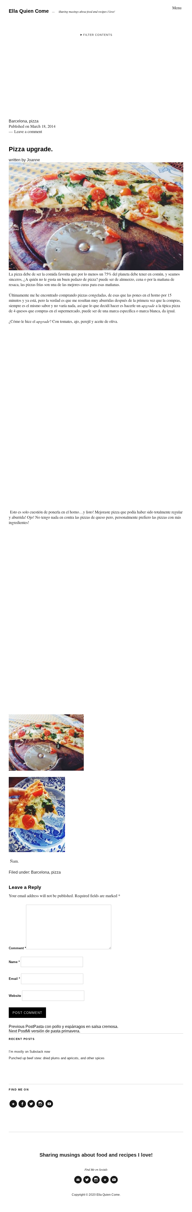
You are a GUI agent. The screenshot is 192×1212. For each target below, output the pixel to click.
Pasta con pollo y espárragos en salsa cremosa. (63, 1026)
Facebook (22, 1107)
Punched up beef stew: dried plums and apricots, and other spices (56, 1058)
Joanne (33, 160)
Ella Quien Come (29, 11)
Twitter (31, 1107)
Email (14, 979)
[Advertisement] (96, 81)
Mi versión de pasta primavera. (44, 1031)
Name (14, 962)
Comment (17, 948)
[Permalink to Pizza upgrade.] (96, 268)
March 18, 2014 (43, 126)
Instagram (40, 1107)
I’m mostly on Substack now (29, 1051)
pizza (33, 121)
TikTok (13, 1107)
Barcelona (18, 121)
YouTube (49, 1107)
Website (15, 996)
